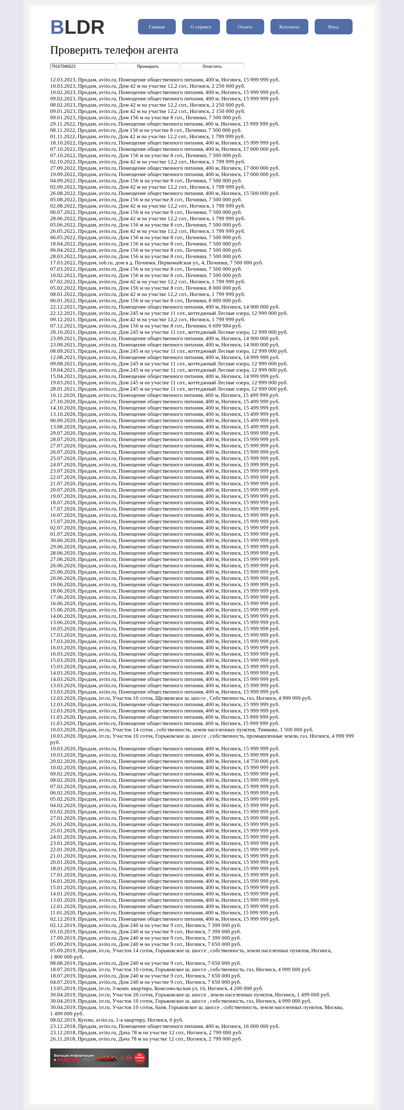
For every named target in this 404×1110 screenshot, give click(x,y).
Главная (157, 26)
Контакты (289, 26)
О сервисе (201, 26)
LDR (84, 27)
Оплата (245, 26)
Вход (333, 26)
